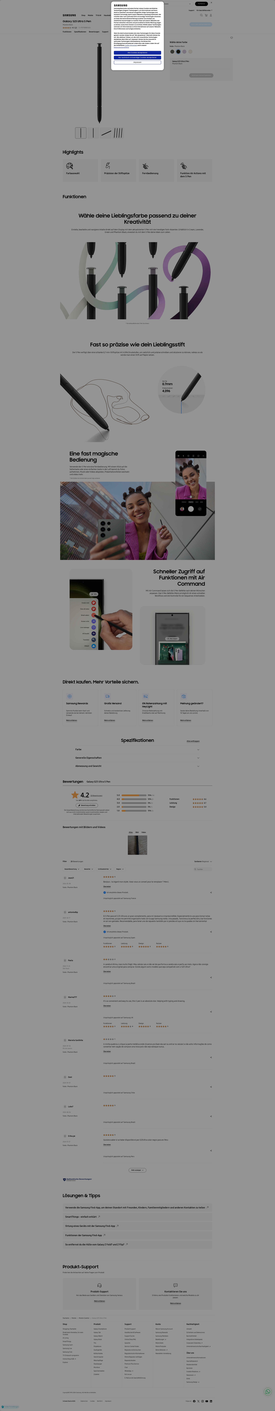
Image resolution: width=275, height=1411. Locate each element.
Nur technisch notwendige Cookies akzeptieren (137, 57)
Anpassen (137, 62)
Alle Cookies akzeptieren (137, 53)
